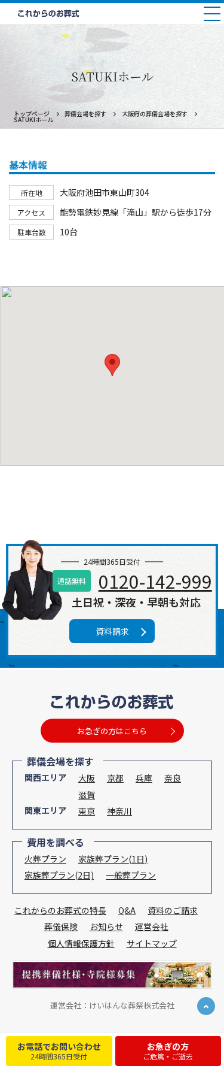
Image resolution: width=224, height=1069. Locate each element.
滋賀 (86, 795)
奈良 (172, 778)
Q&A (127, 910)
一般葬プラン (131, 875)
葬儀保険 (61, 926)
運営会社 (151, 926)
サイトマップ (152, 943)
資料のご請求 (173, 910)
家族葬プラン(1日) (113, 859)
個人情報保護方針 (81, 943)
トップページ (32, 113)
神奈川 (119, 811)
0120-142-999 (155, 581)
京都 (115, 778)
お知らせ (106, 926)
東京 (86, 811)
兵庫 (144, 778)
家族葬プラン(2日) (59, 875)
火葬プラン (45, 859)
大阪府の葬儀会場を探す (155, 113)
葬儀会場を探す (85, 113)
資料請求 (112, 631)
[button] (112, 365)
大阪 (86, 778)
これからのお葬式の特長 (60, 910)
